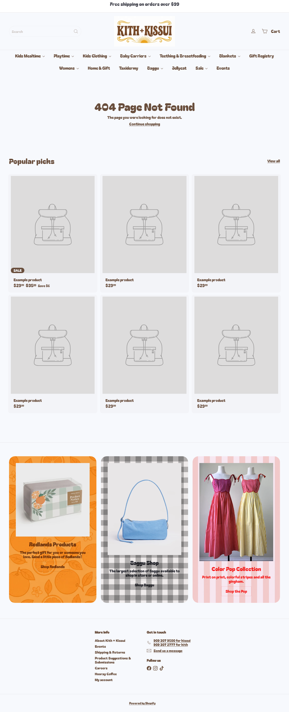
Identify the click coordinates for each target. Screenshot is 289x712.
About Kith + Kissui (110, 640)
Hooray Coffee (106, 673)
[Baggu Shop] (145, 509)
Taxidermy (128, 68)
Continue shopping (144, 124)
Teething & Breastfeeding (183, 56)
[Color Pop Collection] (236, 512)
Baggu (153, 68)
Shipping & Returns (110, 652)
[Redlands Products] (53, 500)
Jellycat (179, 68)
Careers (101, 668)
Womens (67, 68)
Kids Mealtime (28, 56)
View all (273, 161)
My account (104, 679)
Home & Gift (99, 68)
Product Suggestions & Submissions (113, 660)
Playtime (62, 56)
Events (223, 68)
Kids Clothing (95, 56)
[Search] (75, 31)
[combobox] (45, 31)
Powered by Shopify (142, 703)
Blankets (228, 56)
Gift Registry (261, 56)
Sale (200, 68)
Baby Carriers (133, 56)
